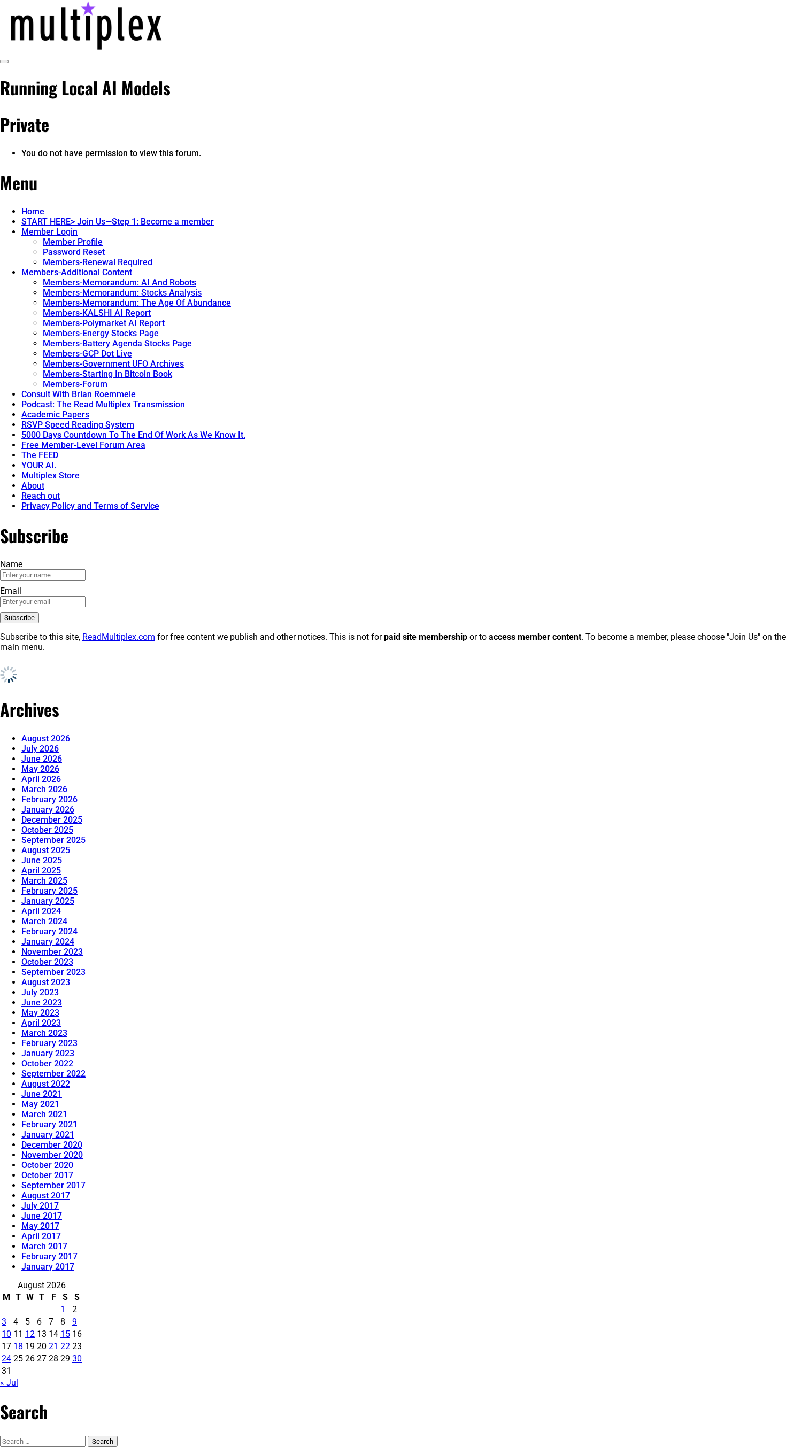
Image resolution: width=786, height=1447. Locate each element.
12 (30, 1334)
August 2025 (45, 850)
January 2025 (47, 901)
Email (10, 591)
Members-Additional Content (76, 272)
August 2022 (45, 1084)
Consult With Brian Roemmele (78, 394)
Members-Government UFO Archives (113, 364)
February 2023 (49, 1043)
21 (53, 1346)
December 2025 (51, 820)
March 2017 (44, 1246)
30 (77, 1358)
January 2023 (47, 1053)
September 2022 (53, 1074)
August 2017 (45, 1195)
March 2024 (44, 921)
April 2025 (41, 870)
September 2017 (53, 1185)
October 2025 (47, 830)
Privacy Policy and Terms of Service (90, 506)
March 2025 (44, 881)
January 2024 (47, 942)
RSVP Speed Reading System (77, 425)
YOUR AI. (38, 465)
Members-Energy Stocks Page (101, 333)
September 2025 (53, 840)
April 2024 (41, 911)
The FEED (39, 455)
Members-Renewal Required (97, 262)
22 (65, 1346)
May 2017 (40, 1226)
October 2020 (47, 1165)
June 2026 (41, 759)
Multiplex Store (50, 475)
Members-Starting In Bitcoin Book (107, 374)
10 (6, 1334)
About (32, 486)
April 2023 (41, 1023)
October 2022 (47, 1063)
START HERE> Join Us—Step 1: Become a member (117, 221)
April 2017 (41, 1236)
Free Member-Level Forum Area (83, 445)
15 (65, 1334)
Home (32, 211)
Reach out (40, 496)
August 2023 (45, 982)
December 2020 (51, 1145)
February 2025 (49, 891)
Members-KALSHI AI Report (97, 313)
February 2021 (49, 1124)
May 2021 (40, 1104)
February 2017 (49, 1256)
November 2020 (52, 1155)
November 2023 (52, 952)
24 (6, 1358)
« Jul (9, 1383)
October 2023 (47, 962)
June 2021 (41, 1094)
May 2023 (40, 1013)
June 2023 (41, 1002)
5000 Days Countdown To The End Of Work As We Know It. (133, 435)
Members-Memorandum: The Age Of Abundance (137, 303)
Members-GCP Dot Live (87, 354)
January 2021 (47, 1134)
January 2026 (47, 809)
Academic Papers (55, 414)
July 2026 (40, 749)
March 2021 (44, 1114)
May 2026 (40, 769)
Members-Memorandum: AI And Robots (119, 282)
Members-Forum (75, 384)
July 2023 (40, 992)
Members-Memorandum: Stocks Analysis (122, 293)
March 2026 (44, 789)
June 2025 (41, 860)
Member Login (49, 232)
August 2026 (45, 738)
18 (18, 1346)
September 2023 (53, 972)
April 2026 (41, 779)
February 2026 (49, 799)
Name (11, 564)
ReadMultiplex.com (118, 637)
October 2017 (47, 1175)
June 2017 (41, 1216)
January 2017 (47, 1267)
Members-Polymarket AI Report (104, 323)
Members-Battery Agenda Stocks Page (117, 343)
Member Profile (73, 242)
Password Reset (74, 252)
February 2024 (49, 931)
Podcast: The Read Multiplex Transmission (103, 404)
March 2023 (44, 1033)
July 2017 (40, 1206)
